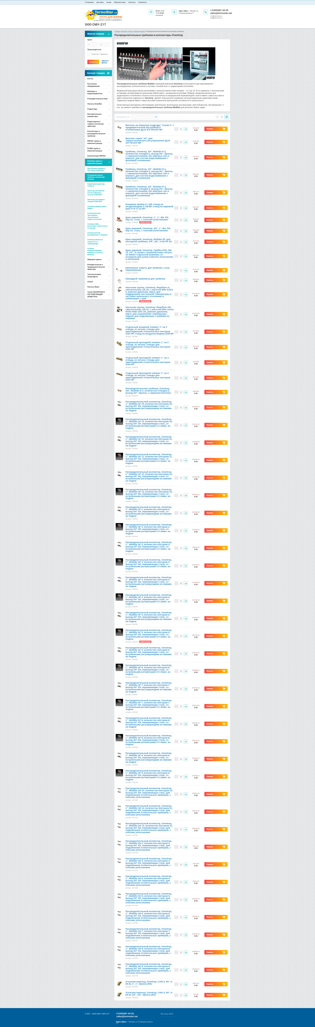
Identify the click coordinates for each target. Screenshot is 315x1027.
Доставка (100, 2)
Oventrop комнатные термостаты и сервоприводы (95, 242)
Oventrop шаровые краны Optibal (96, 207)
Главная (117, 31)
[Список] (222, 117)
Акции (108, 2)
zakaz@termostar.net (221, 13)
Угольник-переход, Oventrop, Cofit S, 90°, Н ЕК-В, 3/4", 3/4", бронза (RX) (149, 993)
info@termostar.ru (216, 16)
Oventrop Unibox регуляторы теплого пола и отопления (97, 226)
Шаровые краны (94, 259)
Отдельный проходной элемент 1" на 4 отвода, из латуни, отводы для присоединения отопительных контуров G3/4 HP (148, 376)
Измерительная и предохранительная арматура (96, 267)
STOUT (90, 282)
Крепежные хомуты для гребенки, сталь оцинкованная (148, 269)
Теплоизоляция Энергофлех (94, 275)
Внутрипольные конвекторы (94, 115)
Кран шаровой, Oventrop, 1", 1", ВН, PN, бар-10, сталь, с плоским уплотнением (147, 218)
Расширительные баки (97, 99)
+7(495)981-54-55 (219, 10)
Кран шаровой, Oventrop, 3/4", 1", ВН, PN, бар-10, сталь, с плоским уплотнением (148, 229)
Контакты (132, 2)
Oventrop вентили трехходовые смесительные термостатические (94, 216)
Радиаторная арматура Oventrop (96, 185)
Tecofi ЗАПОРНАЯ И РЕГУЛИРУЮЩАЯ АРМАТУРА (96, 294)
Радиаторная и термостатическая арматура (95, 123)
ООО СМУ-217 (95, 24)
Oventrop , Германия (100, 54)
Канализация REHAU (96, 156)
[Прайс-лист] (226, 117)
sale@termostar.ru (216, 18)
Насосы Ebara (93, 287)
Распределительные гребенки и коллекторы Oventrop (96, 177)
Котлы (90, 79)
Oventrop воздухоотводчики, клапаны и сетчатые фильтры (95, 251)
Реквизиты (142, 2)
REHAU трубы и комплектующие (94, 142)
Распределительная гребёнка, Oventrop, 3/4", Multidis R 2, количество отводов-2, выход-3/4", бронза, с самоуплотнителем (148, 390)
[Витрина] (217, 117)
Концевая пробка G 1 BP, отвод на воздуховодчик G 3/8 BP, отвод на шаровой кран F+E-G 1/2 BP (149, 206)
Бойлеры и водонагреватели (94, 92)
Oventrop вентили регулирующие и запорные (97, 234)
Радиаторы (92, 109)
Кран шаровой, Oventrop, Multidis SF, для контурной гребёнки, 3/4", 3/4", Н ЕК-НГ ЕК (149, 240)
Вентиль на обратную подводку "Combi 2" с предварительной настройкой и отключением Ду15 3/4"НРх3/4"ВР (150, 127)
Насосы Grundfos (94, 104)
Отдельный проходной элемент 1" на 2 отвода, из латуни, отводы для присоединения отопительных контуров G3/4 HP (148, 345)
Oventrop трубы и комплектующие (94, 162)
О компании (89, 2)
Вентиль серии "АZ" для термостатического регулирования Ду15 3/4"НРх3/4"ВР (148, 140)
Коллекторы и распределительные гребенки (96, 133)
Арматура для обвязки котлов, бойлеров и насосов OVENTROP (95, 193)
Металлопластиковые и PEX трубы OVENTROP (96, 169)
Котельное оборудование (93, 85)
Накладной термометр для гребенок (145, 279)
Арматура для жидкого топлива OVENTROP (96, 200)
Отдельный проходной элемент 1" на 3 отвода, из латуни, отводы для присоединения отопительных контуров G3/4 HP (148, 361)
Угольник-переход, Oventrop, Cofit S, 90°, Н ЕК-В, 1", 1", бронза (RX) (149, 982)
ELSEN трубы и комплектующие (94, 149)
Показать (93, 62)
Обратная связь (120, 2)
